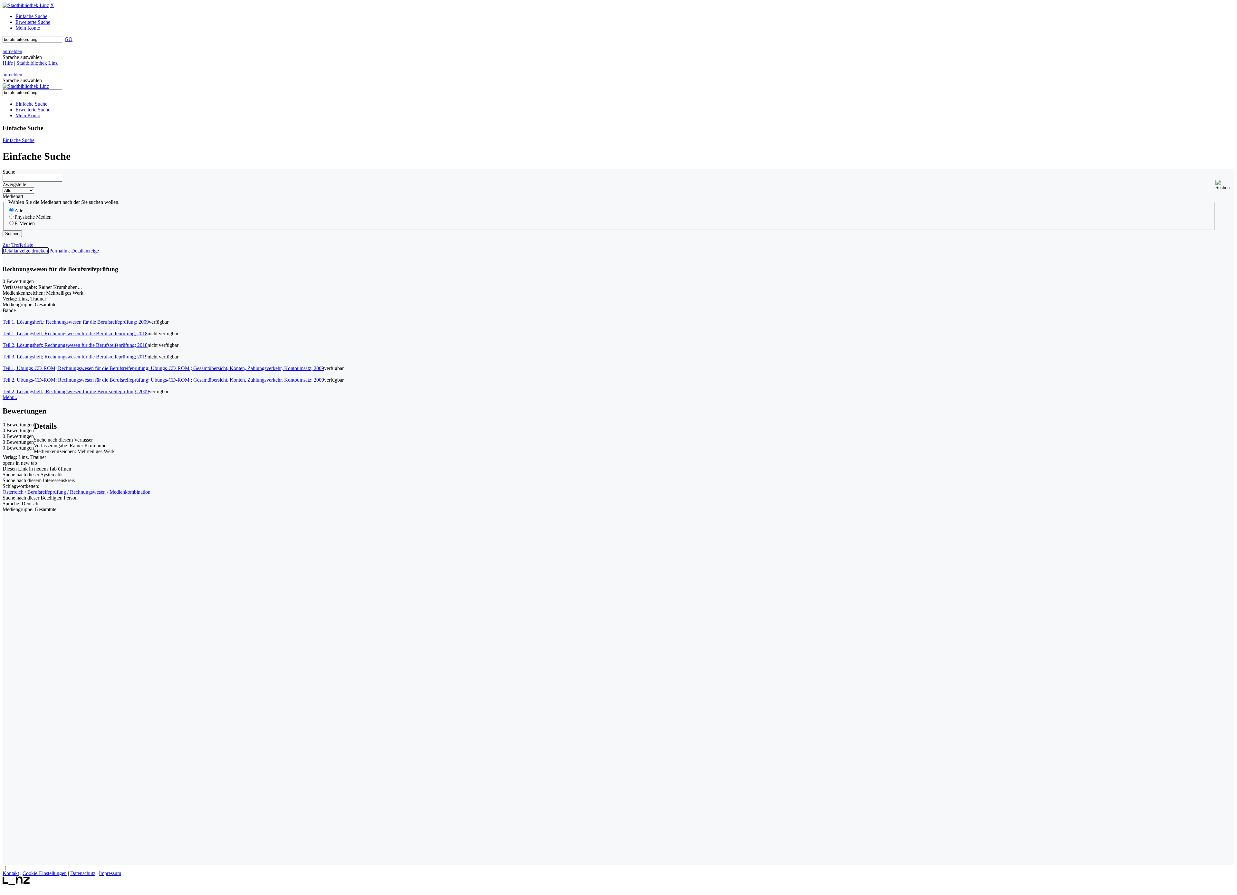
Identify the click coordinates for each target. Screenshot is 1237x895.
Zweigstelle (14, 184)
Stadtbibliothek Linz (37, 63)
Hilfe (8, 63)
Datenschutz (82, 873)
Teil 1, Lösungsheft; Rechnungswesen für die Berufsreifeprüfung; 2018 (75, 333)
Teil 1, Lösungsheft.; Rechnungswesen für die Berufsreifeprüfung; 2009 (76, 322)
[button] (1224, 185)
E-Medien (24, 223)
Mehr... (10, 397)
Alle (18, 210)
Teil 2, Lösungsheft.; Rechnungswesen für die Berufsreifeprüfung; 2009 (76, 391)
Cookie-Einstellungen (45, 873)
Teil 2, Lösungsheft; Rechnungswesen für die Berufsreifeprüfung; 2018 (75, 345)
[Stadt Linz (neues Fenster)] (16, 883)
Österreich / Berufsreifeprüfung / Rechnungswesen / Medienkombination (76, 492)
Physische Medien (33, 217)
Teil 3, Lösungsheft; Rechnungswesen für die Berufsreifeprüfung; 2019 (75, 356)
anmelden (12, 51)
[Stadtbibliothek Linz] (26, 5)
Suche (9, 172)
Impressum (110, 873)
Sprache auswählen (22, 57)
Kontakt (11, 873)
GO (68, 39)
